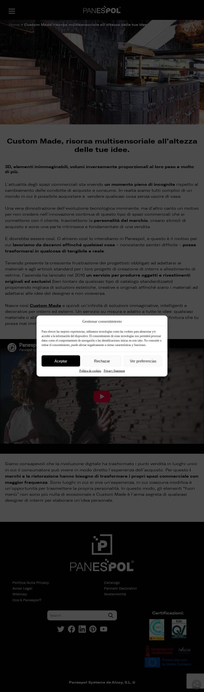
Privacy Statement (114, 371)
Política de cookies (90, 371)
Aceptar (60, 361)
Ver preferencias (143, 361)
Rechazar (102, 361)
